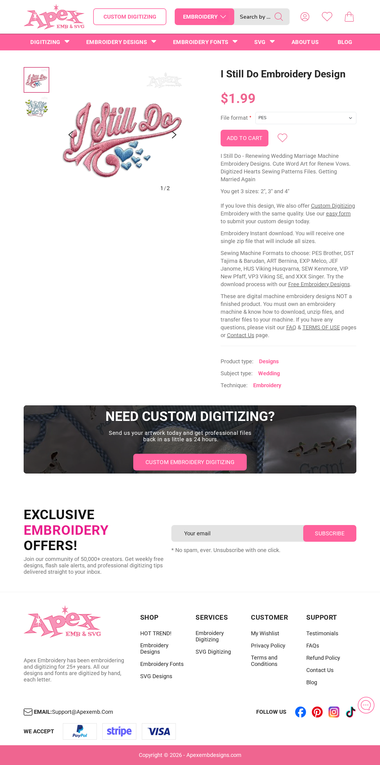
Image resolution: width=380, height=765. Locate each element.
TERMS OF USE (321, 327)
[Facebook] (300, 712)
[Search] (278, 16)
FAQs (312, 646)
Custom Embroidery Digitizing (190, 462)
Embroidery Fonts (200, 42)
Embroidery (267, 385)
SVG (259, 42)
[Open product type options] (223, 16)
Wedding (269, 373)
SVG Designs (156, 676)
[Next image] (174, 135)
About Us (305, 42)
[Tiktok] (350, 712)
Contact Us (240, 335)
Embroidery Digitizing (210, 636)
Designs (269, 361)
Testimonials (322, 633)
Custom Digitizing (129, 16)
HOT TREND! (155, 633)
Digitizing (45, 42)
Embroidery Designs (116, 42)
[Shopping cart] (349, 17)
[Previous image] (71, 135)
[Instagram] (334, 712)
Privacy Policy (268, 646)
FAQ (291, 327)
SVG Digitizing (213, 652)
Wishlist (327, 17)
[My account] (305, 17)
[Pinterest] (317, 712)
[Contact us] (366, 705)
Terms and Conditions (264, 660)
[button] (122, 134)
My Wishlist (265, 633)
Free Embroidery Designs (319, 284)
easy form (338, 213)
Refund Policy (323, 658)
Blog (345, 42)
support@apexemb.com (82, 712)
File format (234, 118)
